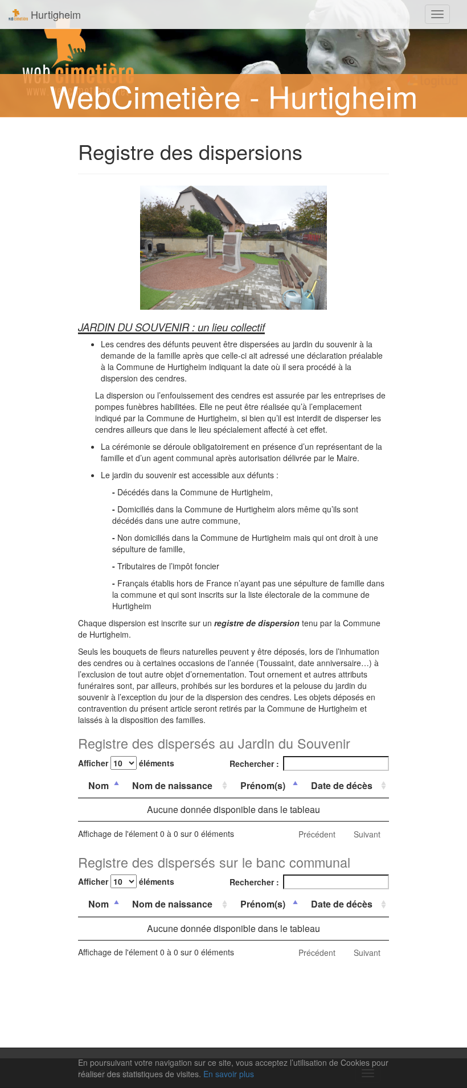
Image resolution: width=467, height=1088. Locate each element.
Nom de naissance (172, 785)
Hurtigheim (54, 14)
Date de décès (341, 785)
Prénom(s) (262, 785)
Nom (98, 785)
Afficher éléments (126, 763)
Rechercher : (254, 763)
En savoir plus (228, 1073)
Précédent (316, 834)
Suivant (367, 834)
